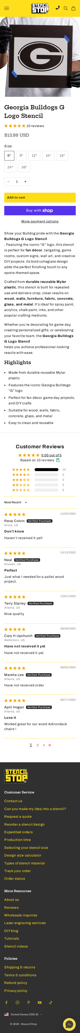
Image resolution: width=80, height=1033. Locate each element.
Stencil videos (16, 946)
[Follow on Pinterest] (28, 1002)
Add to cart (16, 197)
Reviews (11, 907)
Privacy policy (16, 990)
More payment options (40, 221)
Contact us (13, 801)
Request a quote (18, 816)
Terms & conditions (20, 975)
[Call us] (57, 7)
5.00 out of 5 (51, 455)
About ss (11, 899)
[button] (15, 126)
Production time (17, 840)
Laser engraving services (25, 923)
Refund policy (15, 983)
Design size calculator (22, 855)
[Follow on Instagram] (17, 1002)
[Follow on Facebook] (6, 1002)
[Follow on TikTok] (51, 1002)
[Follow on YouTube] (40, 1002)
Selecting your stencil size (26, 847)
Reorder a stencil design (24, 824)
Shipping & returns (19, 967)
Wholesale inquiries (20, 915)
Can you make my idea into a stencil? (35, 809)
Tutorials (11, 938)
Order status (14, 878)
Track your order (17, 871)
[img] (15, 514)
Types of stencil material (24, 863)
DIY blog (11, 931)
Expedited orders (18, 832)
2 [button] (38, 745)
